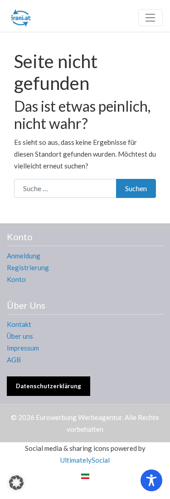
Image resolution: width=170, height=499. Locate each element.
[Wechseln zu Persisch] (85, 476)
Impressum (23, 348)
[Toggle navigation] (150, 17)
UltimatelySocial (85, 460)
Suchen (136, 188)
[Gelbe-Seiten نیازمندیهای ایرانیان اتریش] (20, 16)
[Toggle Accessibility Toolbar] (151, 480)
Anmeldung (23, 256)
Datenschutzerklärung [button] (48, 386)
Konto (16, 279)
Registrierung (28, 267)
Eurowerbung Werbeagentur (79, 417)
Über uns (20, 336)
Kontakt (19, 324)
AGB (14, 360)
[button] (16, 482)
